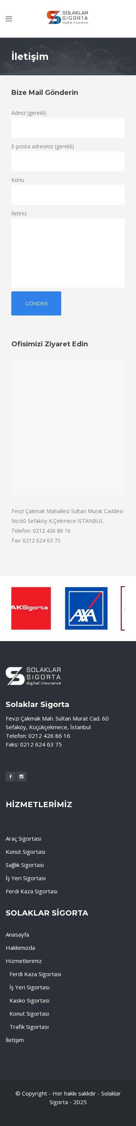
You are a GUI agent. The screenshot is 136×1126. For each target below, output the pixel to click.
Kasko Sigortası (29, 1000)
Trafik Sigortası (29, 1026)
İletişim (15, 1040)
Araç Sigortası (23, 838)
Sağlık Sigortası (25, 864)
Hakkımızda (20, 947)
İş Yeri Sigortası (26, 878)
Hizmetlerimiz (24, 960)
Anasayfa (17, 934)
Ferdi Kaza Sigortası (31, 891)
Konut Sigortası (25, 851)
